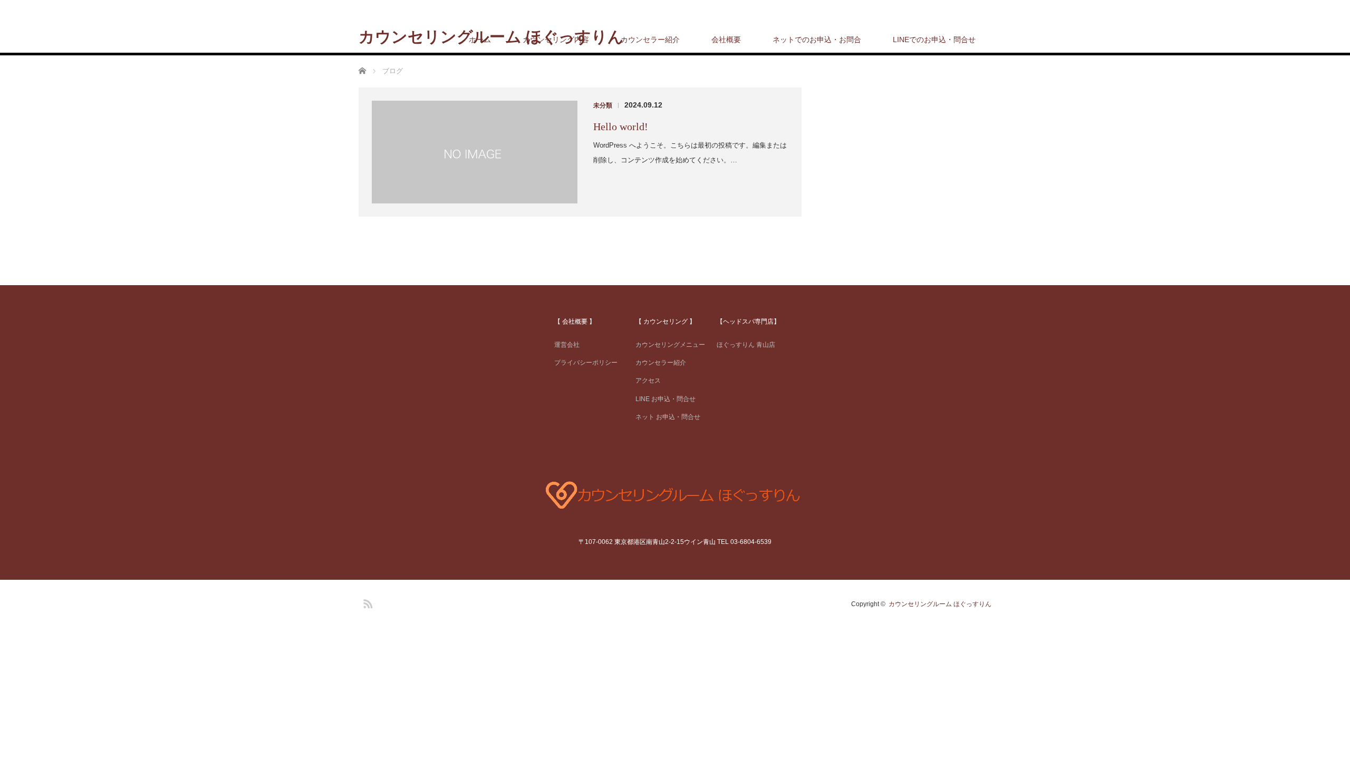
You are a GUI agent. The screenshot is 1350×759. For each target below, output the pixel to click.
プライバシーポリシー (586, 362)
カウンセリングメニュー (670, 344)
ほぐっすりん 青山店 (746, 344)
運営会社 (567, 344)
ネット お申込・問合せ (667, 417)
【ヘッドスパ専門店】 (748, 321)
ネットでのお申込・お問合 (817, 39)
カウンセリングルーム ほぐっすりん (940, 604)
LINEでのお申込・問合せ (934, 39)
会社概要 (726, 39)
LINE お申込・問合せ (665, 399)
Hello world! (620, 126)
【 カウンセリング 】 (665, 321)
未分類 (602, 105)
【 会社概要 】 (574, 321)
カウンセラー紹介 (650, 39)
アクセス (648, 380)
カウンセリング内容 (556, 39)
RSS (366, 602)
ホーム (480, 39)
